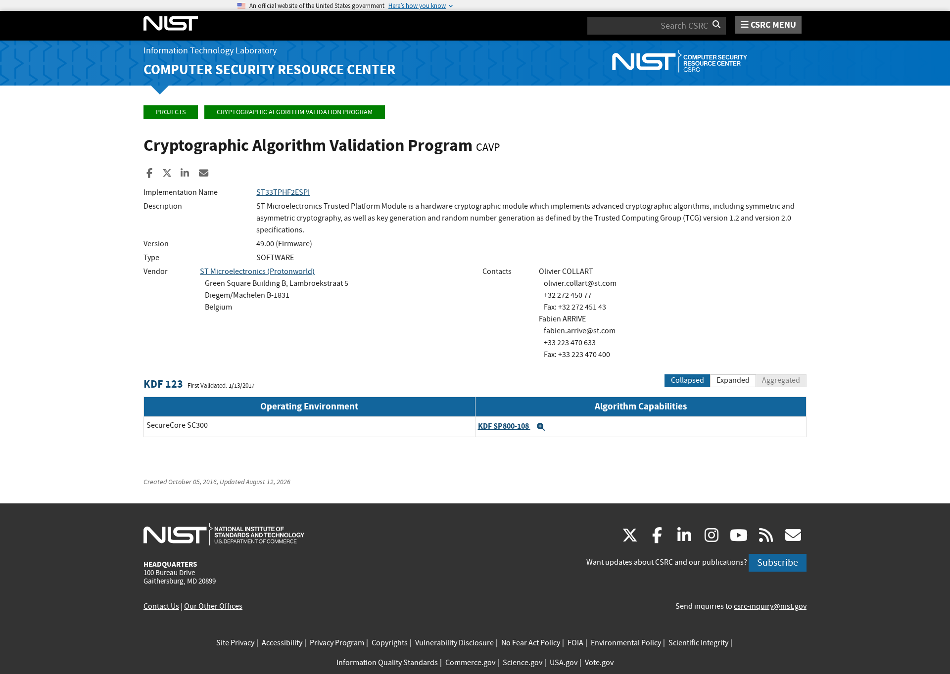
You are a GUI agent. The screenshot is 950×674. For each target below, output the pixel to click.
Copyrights (390, 643)
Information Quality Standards (387, 663)
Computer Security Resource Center (269, 69)
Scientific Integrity (698, 643)
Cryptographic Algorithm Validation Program (295, 112)
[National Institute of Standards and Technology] (223, 534)
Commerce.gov (470, 663)
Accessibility (282, 643)
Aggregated (781, 380)
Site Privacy (235, 643)
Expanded (733, 380)
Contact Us (161, 606)
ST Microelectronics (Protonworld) (257, 271)
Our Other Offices (213, 606)
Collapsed (687, 380)
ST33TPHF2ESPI (283, 192)
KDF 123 (163, 384)
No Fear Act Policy (530, 643)
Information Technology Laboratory (210, 50)
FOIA (575, 643)
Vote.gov (599, 663)
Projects (171, 112)
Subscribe (777, 562)
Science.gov (522, 663)
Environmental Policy (626, 643)
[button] (540, 426)
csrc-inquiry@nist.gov (770, 606)
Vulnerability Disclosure (454, 643)
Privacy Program (337, 643)
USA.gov (563, 663)
